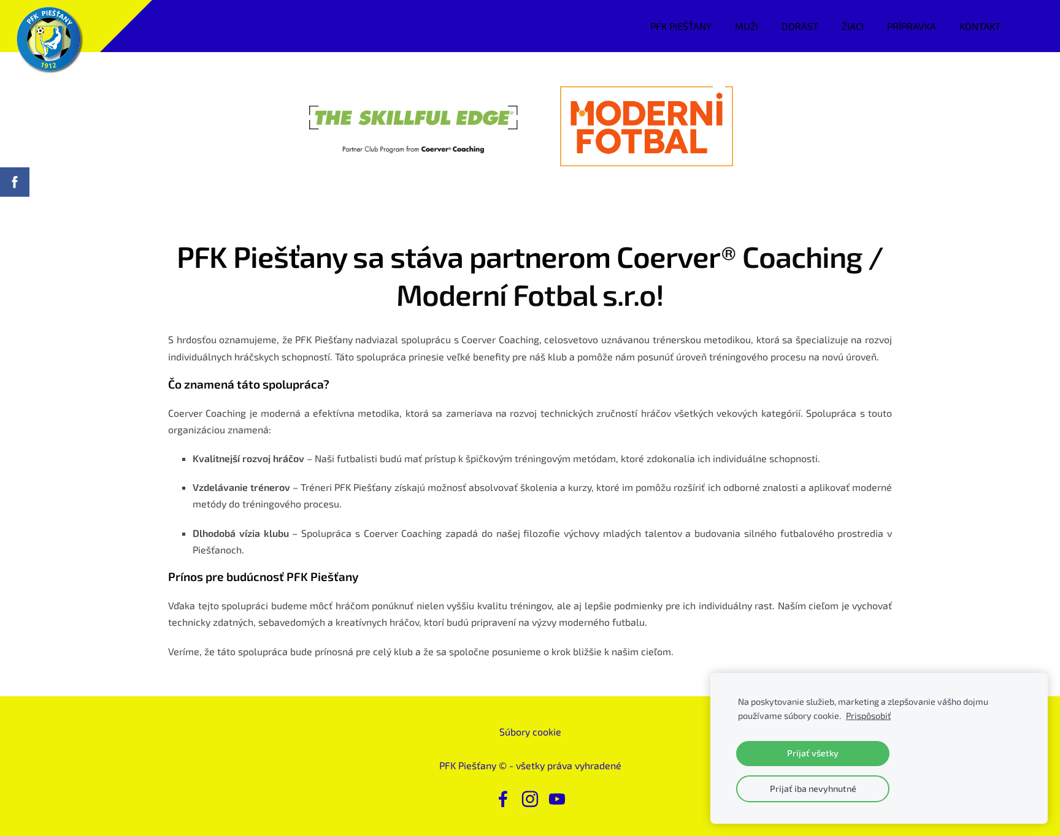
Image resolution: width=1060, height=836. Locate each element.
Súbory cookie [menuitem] (530, 731)
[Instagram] (530, 799)
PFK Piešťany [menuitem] (681, 26)
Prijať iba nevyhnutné (813, 788)
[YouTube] (557, 799)
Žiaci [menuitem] (853, 26)
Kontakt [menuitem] (979, 26)
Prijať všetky (813, 753)
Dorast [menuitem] (800, 26)
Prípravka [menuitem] (911, 26)
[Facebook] (503, 799)
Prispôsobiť (868, 715)
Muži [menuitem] (746, 26)
